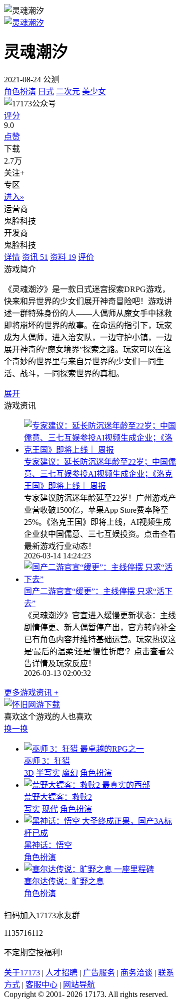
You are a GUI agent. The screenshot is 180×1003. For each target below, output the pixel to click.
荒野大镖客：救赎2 (58, 797)
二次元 (68, 91)
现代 (50, 809)
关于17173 (22, 972)
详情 (12, 257)
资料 (63, 257)
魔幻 (70, 773)
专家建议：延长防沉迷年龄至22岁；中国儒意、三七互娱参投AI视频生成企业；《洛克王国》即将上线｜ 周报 (100, 474)
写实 (32, 809)
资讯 (35, 257)
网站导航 (79, 984)
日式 (46, 91)
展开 (12, 393)
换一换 (16, 729)
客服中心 (42, 984)
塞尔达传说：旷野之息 (64, 881)
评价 (86, 257)
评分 (12, 115)
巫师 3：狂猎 (47, 761)
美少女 (94, 91)
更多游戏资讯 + (31, 692)
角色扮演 (20, 91)
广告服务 (99, 972)
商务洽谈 (136, 972)
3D (29, 773)
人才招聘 (62, 972)
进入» (14, 197)
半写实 (48, 773)
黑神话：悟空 (48, 845)
